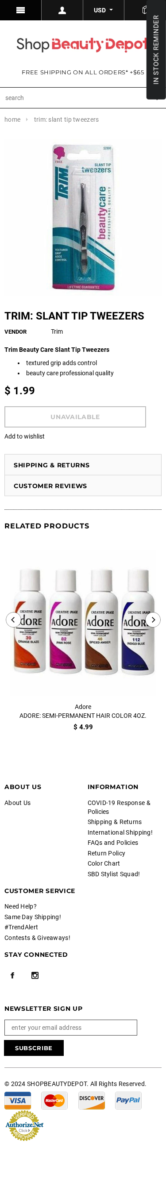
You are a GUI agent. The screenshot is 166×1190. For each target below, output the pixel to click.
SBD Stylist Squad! (114, 874)
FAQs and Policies (113, 842)
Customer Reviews (50, 486)
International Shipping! (120, 832)
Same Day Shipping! (32, 916)
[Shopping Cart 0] (145, 10)
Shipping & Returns (52, 465)
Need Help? (20, 906)
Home (12, 119)
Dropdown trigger (62, 10)
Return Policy (107, 853)
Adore (83, 706)
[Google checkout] (24, 1124)
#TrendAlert (21, 927)
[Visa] (17, 1099)
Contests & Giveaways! (37, 937)
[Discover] (91, 1099)
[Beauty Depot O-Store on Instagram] (35, 975)
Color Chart (104, 863)
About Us (17, 802)
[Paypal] (128, 1099)
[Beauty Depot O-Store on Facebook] (12, 975)
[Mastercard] (54, 1099)
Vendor (15, 331)
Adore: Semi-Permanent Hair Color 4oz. (83, 715)
